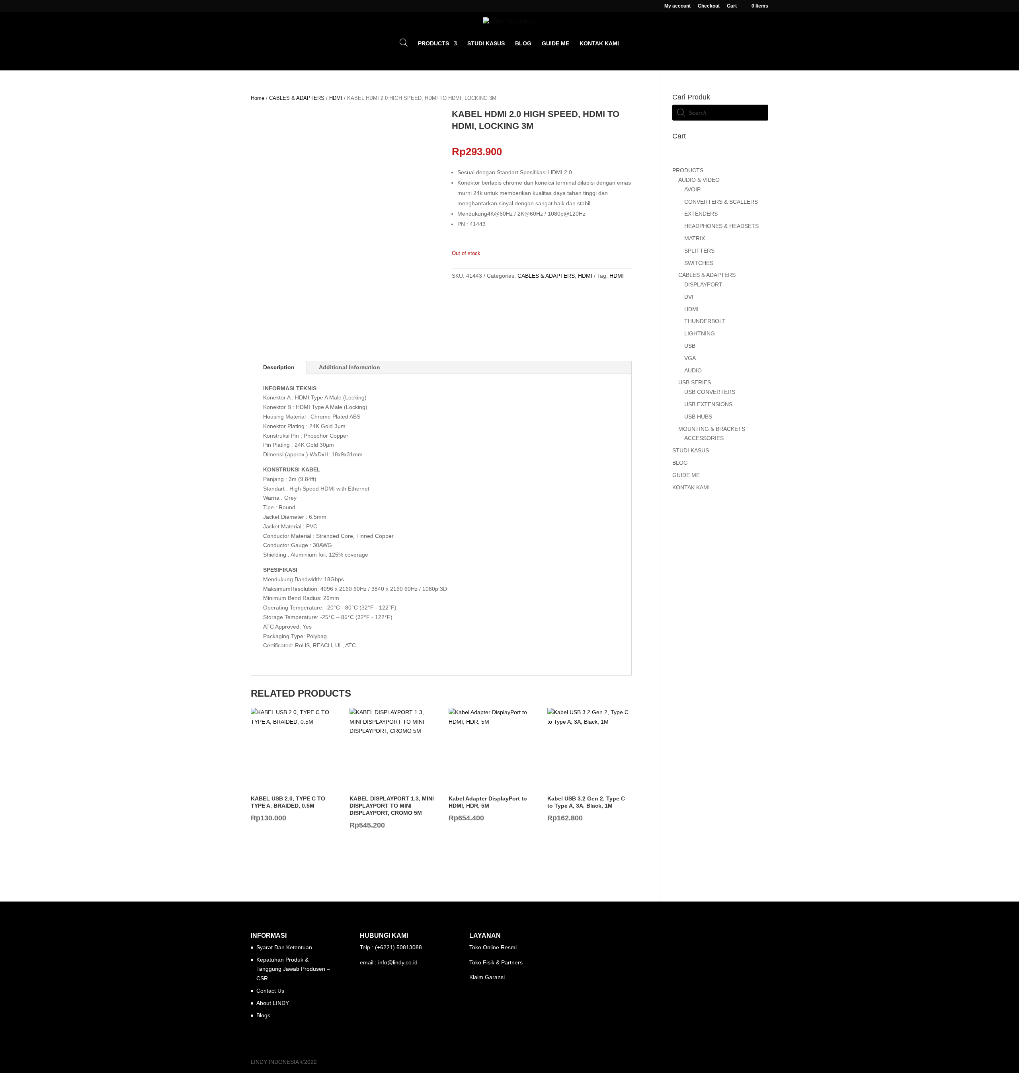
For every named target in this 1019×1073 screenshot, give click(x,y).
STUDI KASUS (486, 44)
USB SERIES (694, 382)
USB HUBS (698, 416)
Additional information (349, 367)
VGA (690, 358)
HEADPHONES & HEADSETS (721, 226)
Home (257, 98)
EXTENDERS (701, 213)
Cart (732, 6)
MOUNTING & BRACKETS (711, 429)
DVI (688, 297)
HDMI (335, 98)
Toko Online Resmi (493, 947)
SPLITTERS (699, 250)
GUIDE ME (555, 44)
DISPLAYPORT (703, 284)
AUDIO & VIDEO (699, 180)
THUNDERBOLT (705, 321)
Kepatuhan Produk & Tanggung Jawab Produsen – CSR (293, 969)
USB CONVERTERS (709, 392)
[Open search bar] (404, 42)
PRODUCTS (433, 44)
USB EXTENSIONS (708, 404)
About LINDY (272, 1003)
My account (677, 6)
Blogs (263, 1015)
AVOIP (692, 189)
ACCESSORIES (704, 438)
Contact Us (270, 990)
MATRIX (694, 238)
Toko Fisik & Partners (496, 962)
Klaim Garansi (487, 977)
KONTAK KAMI (599, 44)
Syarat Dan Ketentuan (284, 947)
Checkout (709, 6)
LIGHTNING (699, 333)
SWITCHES (698, 263)
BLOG (523, 44)
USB (689, 346)
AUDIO (693, 370)
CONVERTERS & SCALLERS (721, 202)
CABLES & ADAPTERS (296, 98)
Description (279, 367)
